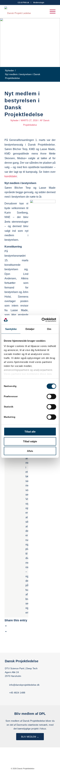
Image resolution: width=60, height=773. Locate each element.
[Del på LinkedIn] (9, 631)
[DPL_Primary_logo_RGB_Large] (24, 11)
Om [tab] (49, 329)
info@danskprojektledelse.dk (24, 684)
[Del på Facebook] (9, 625)
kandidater (10, 176)
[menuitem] (23, 2)
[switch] (51, 396)
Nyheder (14, 120)
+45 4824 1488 (17, 692)
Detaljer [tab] (30, 329)
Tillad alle (30, 431)
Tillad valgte (30, 441)
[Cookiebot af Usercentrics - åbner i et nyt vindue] (42, 320)
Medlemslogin (38, 2)
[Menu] (51, 11)
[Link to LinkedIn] (46, 768)
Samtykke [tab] (11, 329)
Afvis (30, 451)
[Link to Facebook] (41, 768)
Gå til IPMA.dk (23, 2)
